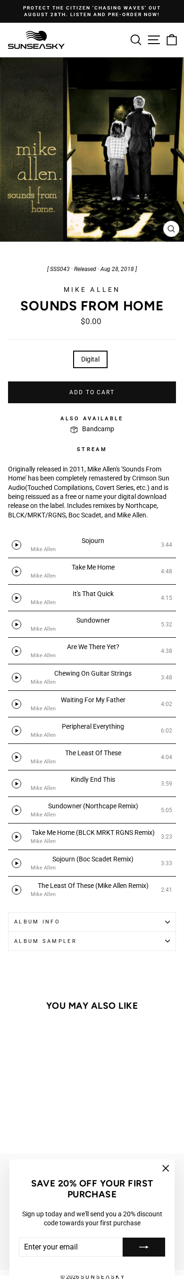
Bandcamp (98, 429)
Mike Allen (92, 289)
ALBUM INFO (37, 922)
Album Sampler (45, 941)
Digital (90, 359)
